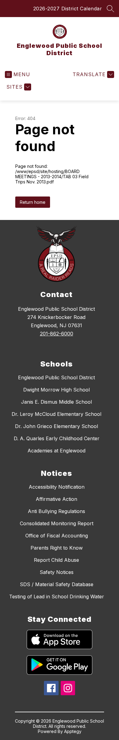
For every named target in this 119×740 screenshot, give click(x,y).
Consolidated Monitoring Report (56, 523)
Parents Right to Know (57, 548)
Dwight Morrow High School (56, 390)
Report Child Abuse (56, 560)
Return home (32, 202)
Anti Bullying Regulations (56, 511)
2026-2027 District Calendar (67, 8)
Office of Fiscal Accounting (56, 536)
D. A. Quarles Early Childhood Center (56, 438)
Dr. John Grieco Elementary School (56, 426)
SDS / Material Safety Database (56, 584)
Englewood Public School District (56, 377)
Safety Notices (57, 572)
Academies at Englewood (56, 451)
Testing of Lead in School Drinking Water (56, 596)
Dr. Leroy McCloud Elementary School (56, 414)
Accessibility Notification (57, 487)
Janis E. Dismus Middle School (56, 402)
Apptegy (72, 731)
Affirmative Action (56, 499)
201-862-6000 (56, 334)
